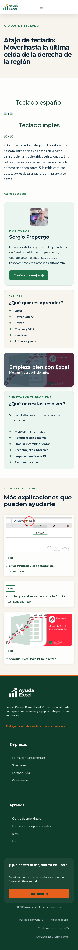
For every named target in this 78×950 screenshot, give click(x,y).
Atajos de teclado (21, 25)
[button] (41, 7)
